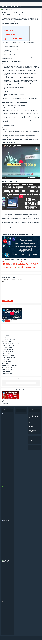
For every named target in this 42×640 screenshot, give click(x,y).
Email (3, 293)
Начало (2, 6)
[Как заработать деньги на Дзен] (7, 487)
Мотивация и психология (7, 349)
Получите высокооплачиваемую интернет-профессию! (16, 39)
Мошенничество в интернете (8, 351)
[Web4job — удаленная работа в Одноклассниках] (41, 1)
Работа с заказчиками (6, 361)
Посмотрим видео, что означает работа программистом (15, 33)
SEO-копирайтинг (6, 335)
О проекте (7, 6)
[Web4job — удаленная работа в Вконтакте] (30, 1)
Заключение (6, 37)
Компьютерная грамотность (8, 345)
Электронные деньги (6, 371)
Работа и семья (5, 359)
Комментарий (5, 281)
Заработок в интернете (7, 337)
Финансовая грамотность (7, 369)
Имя (3, 290)
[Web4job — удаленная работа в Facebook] (32, 1)
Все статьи (19, 6)
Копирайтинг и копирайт (7, 347)
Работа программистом (8, 29)
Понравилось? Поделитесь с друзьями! (13, 38)
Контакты (13, 6)
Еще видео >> (5, 403)
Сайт (3, 296)
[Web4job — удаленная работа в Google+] (37, 1)
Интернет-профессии (17, 14)
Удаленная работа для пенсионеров (10, 365)
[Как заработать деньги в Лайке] (7, 602)
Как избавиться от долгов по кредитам (10, 343)
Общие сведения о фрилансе (8, 355)
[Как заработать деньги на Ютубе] (7, 452)
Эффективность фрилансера (8, 373)
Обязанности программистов (9, 30)
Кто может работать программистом (11, 31)
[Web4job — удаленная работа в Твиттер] (39, 1)
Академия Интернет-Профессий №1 (33, 448)
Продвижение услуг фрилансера (9, 357)
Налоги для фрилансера (7, 353)
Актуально (4, 14)
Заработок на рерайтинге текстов (9, 339)
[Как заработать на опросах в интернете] (7, 561)
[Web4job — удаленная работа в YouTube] (35, 1)
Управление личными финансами (9, 367)
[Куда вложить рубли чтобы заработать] (7, 521)
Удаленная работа (6, 363)
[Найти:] (21, 383)
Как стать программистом (10, 35)
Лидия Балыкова (10, 14)
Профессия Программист (10, 34)
